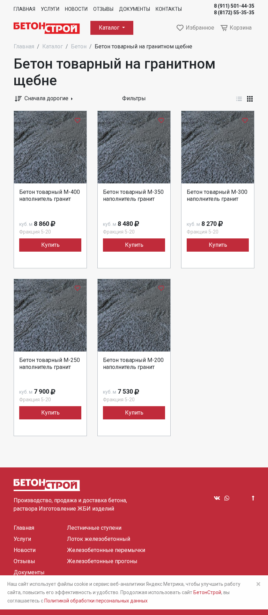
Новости (76, 9)
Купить (50, 245)
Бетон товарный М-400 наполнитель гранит (49, 195)
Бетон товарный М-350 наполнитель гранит (133, 195)
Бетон (79, 46)
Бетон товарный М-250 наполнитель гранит (49, 363)
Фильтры (134, 98)
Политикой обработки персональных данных (96, 601)
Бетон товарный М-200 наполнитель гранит (133, 363)
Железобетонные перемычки (106, 550)
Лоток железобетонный (98, 539)
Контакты (169, 9)
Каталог (110, 27)
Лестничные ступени (94, 528)
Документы (134, 9)
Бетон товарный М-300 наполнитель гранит (217, 195)
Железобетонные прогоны (102, 561)
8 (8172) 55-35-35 (234, 12)
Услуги (50, 9)
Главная (24, 9)
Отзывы (103, 9)
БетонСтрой (207, 592)
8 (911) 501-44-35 (234, 6)
